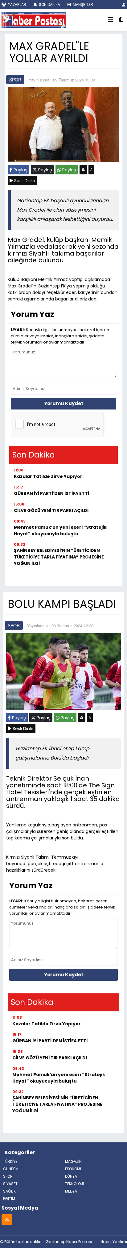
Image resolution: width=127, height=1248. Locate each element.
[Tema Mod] (121, 20)
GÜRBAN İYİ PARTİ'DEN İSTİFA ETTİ (51, 493)
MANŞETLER (82, 4)
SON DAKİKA (49, 4)
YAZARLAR (16, 4)
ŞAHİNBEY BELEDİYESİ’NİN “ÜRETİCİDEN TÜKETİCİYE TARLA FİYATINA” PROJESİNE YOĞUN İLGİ (59, 557)
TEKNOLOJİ (74, 1183)
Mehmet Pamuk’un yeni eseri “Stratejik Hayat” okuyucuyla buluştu (60, 530)
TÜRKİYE (10, 1161)
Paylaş (19, 170)
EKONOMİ (73, 1168)
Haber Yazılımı (113, 1241)
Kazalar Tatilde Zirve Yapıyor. (49, 476)
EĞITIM (9, 1198)
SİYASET (10, 1183)
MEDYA (71, 1191)
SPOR (15, 80)
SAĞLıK (9, 1191)
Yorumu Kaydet (63, 403)
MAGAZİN (73, 1161)
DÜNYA (71, 1176)
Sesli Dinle (24, 180)
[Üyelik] (123, 4)
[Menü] (110, 20)
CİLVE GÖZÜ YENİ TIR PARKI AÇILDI (51, 510)
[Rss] (7, 1219)
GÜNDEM (10, 1168)
